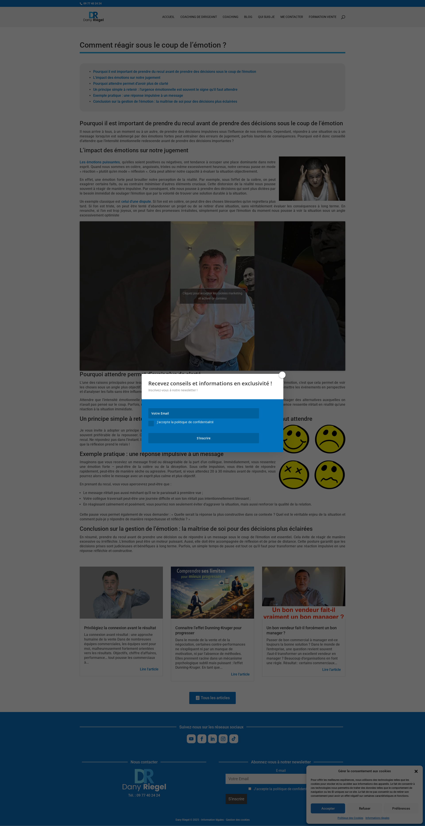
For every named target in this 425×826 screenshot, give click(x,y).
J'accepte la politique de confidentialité (185, 422)
